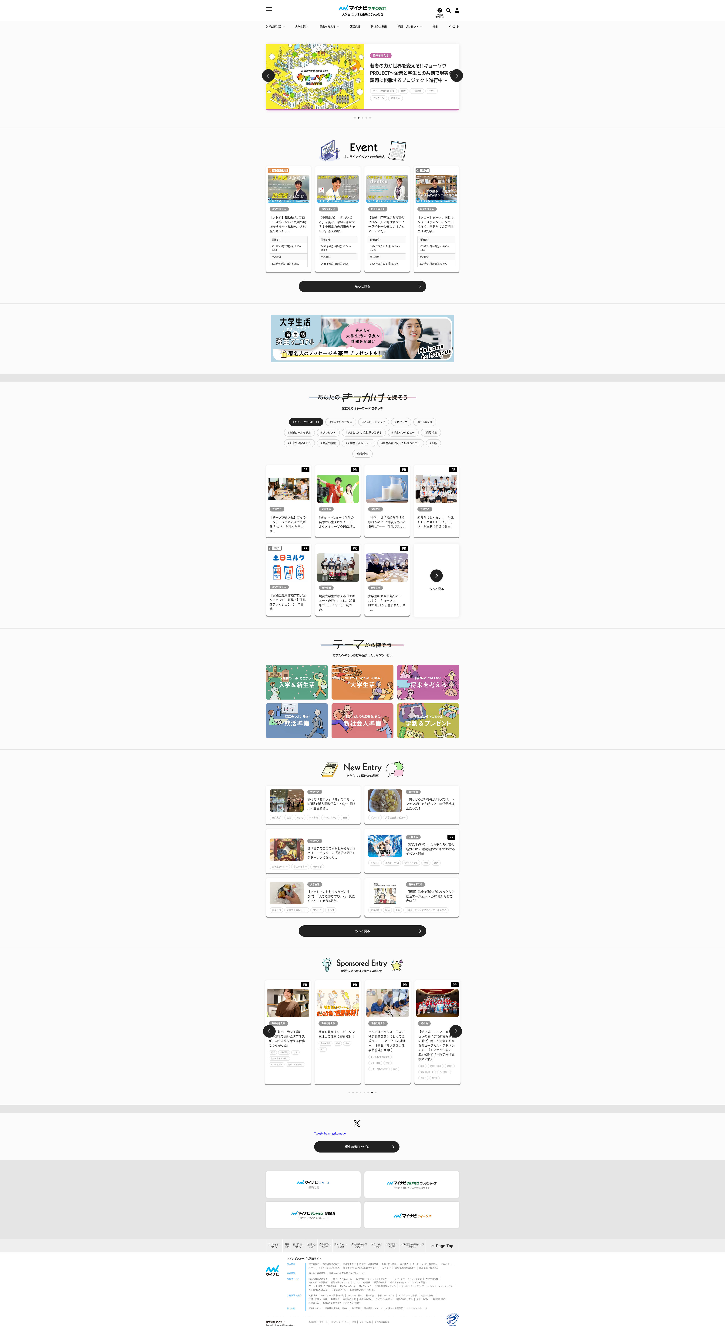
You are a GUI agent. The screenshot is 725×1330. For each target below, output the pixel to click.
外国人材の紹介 (352, 1303)
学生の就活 (314, 1264)
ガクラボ (374, 817)
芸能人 (435, 94)
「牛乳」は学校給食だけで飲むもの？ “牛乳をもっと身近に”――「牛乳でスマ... (387, 522)
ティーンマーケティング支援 (408, 1279)
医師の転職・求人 (404, 1299)
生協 (289, 817)
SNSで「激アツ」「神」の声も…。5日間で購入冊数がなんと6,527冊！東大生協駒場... (331, 804)
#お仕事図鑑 (424, 422)
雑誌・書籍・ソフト (340, 1282)
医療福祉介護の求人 (428, 1268)
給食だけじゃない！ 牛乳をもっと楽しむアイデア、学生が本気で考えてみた (435, 522)
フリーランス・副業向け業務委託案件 (398, 1268)
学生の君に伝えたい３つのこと (389, 94)
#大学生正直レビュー (358, 443)
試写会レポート (377, 1072)
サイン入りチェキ (382, 102)
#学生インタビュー (403, 432)
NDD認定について (392, 1245)
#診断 (433, 443)
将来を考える (328, 26)
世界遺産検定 (380, 1282)
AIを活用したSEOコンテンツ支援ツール (327, 1290)
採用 (354, 1322)
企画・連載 (325, 1063)
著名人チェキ (416, 102)
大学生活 (300, 26)
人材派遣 (313, 1295)
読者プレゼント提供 (341, 1245)
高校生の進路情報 (317, 1273)
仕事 (297, 1043)
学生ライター (300, 867)
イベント (454, 26)
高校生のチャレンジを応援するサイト (373, 1279)
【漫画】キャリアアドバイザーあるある (426, 910)
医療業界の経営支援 (332, 1303)
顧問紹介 (335, 1299)
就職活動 (374, 910)
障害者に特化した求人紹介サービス (359, 1268)
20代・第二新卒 (354, 1295)
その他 (374, 1023)
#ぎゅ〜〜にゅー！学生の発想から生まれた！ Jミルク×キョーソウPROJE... (337, 522)
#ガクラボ (401, 422)
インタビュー (418, 94)
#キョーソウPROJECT (306, 422)
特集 (435, 26)
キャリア (424, 1063)
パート (312, 1268)
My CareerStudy (347, 1286)
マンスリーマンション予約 (440, 1286)
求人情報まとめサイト (319, 1279)
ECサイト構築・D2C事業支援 (322, 1286)
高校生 (385, 1078)
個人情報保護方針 (382, 1322)
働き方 (442, 1057)
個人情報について (298, 1245)
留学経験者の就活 (331, 1264)
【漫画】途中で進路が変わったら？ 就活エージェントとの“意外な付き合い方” (430, 896)
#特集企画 (362, 453)
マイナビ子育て (420, 1282)
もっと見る (362, 286)
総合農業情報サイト (399, 1282)
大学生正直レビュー (395, 817)
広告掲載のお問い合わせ (359, 1245)
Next (456, 75)
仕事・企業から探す (329, 1069)
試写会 (400, 1066)
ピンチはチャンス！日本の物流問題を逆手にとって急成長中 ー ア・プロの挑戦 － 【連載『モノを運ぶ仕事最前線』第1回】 (337, 1041)
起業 (445, 1063)
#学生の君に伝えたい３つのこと (400, 443)
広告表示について (325, 1245)
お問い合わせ (311, 1245)
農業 (422, 1057)
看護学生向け (349, 1264)
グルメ (330, 910)
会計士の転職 (427, 1295)
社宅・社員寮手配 (394, 1308)
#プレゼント (328, 432)
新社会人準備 (379, 26)
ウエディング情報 (362, 1282)
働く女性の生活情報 (318, 1282)
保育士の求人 (422, 1299)
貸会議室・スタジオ (373, 1308)
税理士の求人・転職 (318, 1299)
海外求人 (404, 1264)
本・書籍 (313, 817)
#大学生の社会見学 (340, 422)
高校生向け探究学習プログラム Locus (346, 1273)
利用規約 (287, 1245)
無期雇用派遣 (439, 1299)
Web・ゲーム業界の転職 (332, 1295)
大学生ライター (280, 867)
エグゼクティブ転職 (407, 1295)
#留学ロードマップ (373, 422)
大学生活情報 (432, 1279)
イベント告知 (392, 863)
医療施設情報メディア (385, 1286)
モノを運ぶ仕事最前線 (330, 1057)
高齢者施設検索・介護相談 (362, 1290)
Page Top (444, 1246)
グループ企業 (365, 1322)
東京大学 (276, 817)
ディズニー (394, 1072)
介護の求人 (314, 1303)
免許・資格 (275, 1043)
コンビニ (317, 910)
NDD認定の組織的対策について (412, 1245)
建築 (426, 863)
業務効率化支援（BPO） (336, 1308)
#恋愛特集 (431, 432)
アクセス (323, 1322)
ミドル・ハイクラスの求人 (424, 1264)
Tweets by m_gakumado (330, 1133)
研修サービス (315, 1308)
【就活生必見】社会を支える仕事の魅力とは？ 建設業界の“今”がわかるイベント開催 (430, 849)
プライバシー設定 (376, 1245)
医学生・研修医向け (368, 1264)
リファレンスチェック (417, 1308)
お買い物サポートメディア (411, 1286)
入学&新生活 (273, 26)
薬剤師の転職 (349, 1299)
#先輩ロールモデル (299, 432)
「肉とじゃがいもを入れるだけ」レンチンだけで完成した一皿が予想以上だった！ (430, 804)
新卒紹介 (370, 1295)
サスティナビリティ (339, 1322)
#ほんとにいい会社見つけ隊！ (364, 432)
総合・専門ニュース (342, 1279)
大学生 (373, 1078)
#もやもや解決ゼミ (299, 443)
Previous (268, 75)
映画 (400, 102)
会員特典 (434, 102)
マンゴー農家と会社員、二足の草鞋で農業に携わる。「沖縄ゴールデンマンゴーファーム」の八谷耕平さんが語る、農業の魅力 (436, 1041)
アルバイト (446, 1264)
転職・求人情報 (389, 1264)
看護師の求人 (365, 1299)
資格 (288, 1043)
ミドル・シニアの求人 (329, 1268)
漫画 (397, 910)
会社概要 (312, 1322)
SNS (345, 817)
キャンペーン (330, 817)
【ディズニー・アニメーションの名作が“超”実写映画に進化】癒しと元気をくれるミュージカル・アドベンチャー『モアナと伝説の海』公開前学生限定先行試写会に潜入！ (386, 1045)
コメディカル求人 (384, 1299)
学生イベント (411, 863)
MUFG (300, 817)
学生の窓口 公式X (357, 1146)
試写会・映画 (385, 1066)
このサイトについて (274, 1245)
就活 (436, 863)
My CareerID (365, 1286)
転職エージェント (386, 1295)
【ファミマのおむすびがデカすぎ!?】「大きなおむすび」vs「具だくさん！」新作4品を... (331, 896)
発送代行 (356, 1308)
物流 (338, 1063)
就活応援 (355, 26)
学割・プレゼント (408, 26)
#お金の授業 (328, 443)
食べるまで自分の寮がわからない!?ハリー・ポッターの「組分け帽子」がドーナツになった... (331, 853)
